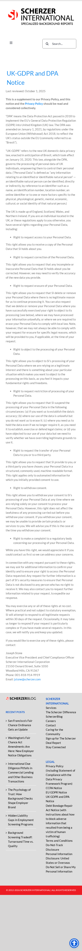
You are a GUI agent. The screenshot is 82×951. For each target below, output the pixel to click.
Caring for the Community (54, 732)
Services (51, 707)
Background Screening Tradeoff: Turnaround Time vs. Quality (20, 839)
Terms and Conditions (59, 840)
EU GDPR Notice (56, 792)
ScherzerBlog (54, 716)
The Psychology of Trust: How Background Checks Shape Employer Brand (20, 798)
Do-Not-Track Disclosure (54, 847)
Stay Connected (56, 747)
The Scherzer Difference (61, 712)
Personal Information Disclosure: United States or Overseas (59, 858)
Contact (51, 725)
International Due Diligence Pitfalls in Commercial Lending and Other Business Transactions (21, 772)
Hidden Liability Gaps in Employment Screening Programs (21, 820)
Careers (51, 721)
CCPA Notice (54, 788)
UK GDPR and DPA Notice (57, 799)
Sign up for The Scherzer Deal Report (61, 740)
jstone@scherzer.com (27, 679)
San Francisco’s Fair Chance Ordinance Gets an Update (20, 725)
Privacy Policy (34, 103)
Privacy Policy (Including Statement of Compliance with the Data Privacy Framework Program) (60, 774)
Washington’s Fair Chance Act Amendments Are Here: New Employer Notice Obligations (21, 746)
